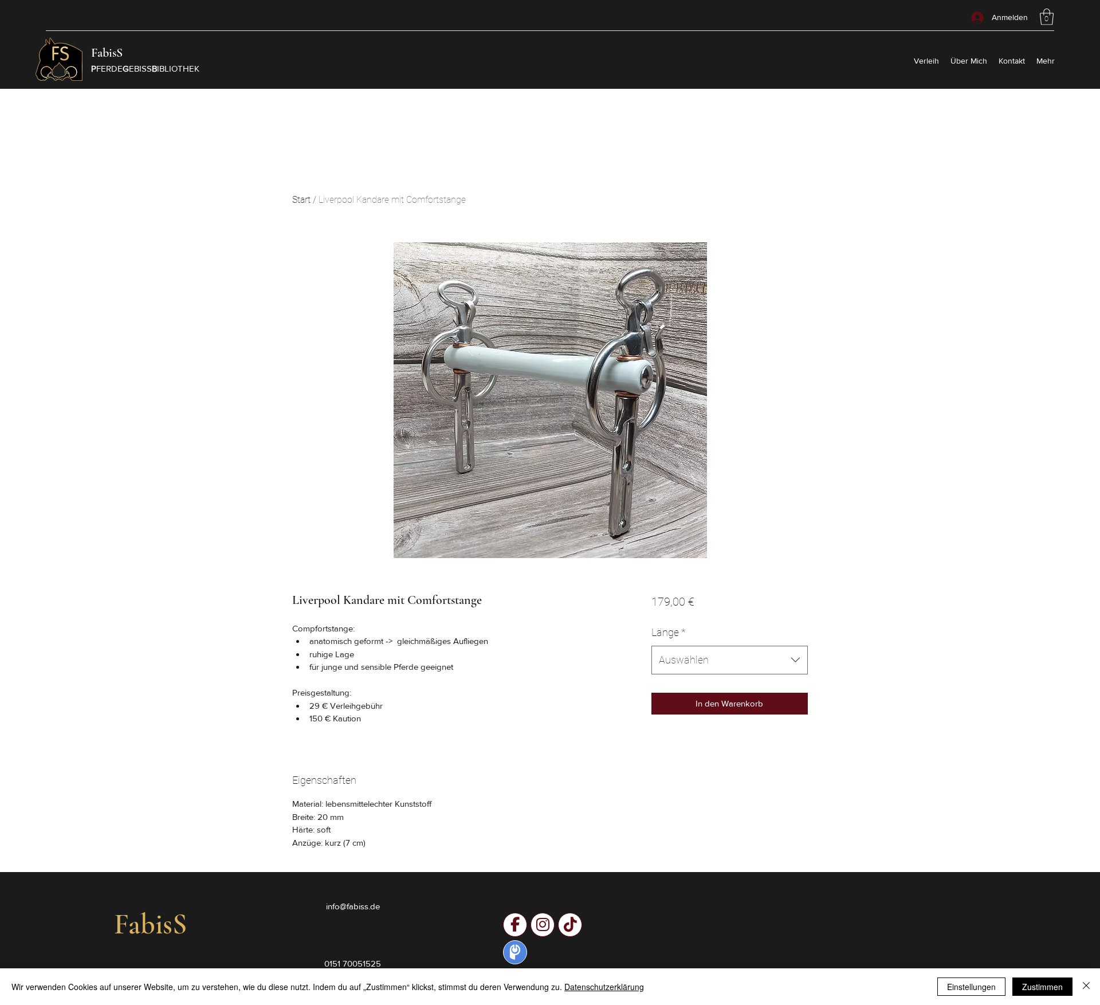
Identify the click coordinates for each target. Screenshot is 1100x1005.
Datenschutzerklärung (604, 986)
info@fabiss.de (353, 906)
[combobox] (729, 660)
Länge (668, 632)
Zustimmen (1042, 986)
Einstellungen (971, 986)
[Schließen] (1086, 986)
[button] (1047, 17)
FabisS (107, 52)
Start (301, 199)
